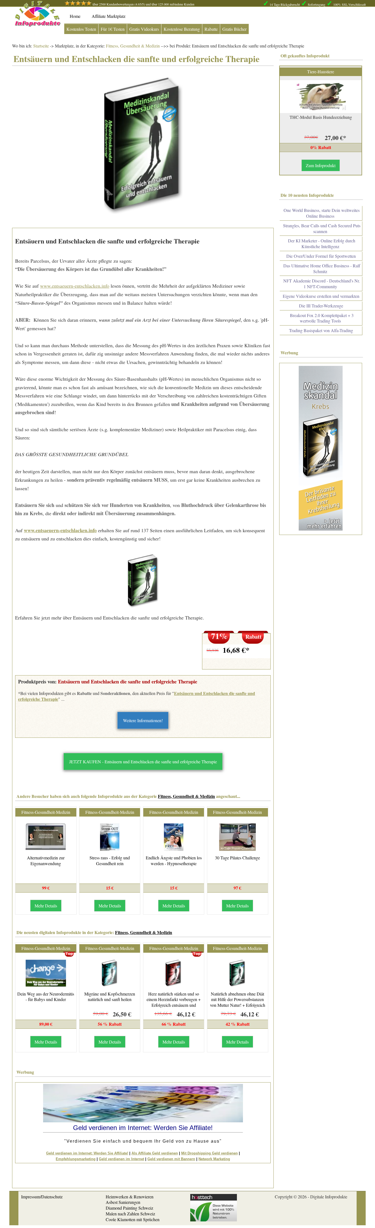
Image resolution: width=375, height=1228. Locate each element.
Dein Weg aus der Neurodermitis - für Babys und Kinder (45, 996)
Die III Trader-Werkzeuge (321, 306)
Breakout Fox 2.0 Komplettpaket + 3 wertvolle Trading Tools (322, 318)
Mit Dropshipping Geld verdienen (209, 1153)
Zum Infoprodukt (320, 165)
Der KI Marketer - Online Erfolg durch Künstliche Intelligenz (321, 243)
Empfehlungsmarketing (76, 1159)
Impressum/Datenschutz (42, 1196)
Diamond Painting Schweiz (129, 1208)
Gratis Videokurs (144, 29)
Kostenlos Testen (81, 29)
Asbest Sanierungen (123, 1202)
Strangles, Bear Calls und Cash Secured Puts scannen (321, 228)
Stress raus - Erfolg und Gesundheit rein (109, 860)
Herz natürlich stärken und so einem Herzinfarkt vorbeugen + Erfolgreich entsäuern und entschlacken (174, 1002)
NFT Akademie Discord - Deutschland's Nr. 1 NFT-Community (321, 283)
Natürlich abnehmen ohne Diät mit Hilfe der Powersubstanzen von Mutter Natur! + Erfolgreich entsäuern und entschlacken (237, 1002)
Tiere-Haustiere (320, 71)
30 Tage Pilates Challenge (237, 857)
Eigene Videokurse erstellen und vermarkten (321, 296)
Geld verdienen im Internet (121, 1159)
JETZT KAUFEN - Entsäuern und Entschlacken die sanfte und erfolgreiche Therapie (143, 761)
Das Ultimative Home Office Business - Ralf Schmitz (321, 268)
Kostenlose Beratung (182, 29)
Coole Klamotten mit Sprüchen (132, 1219)
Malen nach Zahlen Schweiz (130, 1213)
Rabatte (211, 29)
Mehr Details (46, 906)
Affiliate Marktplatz (108, 16)
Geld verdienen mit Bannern (171, 1159)
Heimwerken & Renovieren (129, 1196)
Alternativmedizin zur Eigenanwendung (46, 860)
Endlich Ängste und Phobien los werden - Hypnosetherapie (174, 860)
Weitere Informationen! (143, 720)
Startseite (41, 46)
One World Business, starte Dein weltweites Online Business (322, 213)
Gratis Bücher (234, 29)
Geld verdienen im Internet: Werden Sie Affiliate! (87, 1153)
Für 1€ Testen (113, 29)
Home (75, 16)
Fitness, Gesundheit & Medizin (132, 46)
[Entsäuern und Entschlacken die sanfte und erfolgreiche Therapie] (143, 581)
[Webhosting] (213, 1220)
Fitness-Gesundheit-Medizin (45, 812)
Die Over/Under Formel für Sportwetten (321, 256)
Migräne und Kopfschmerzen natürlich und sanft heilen (109, 996)
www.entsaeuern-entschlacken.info (74, 285)
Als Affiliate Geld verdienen (154, 1153)
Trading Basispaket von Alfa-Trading (321, 330)
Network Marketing (214, 1159)
